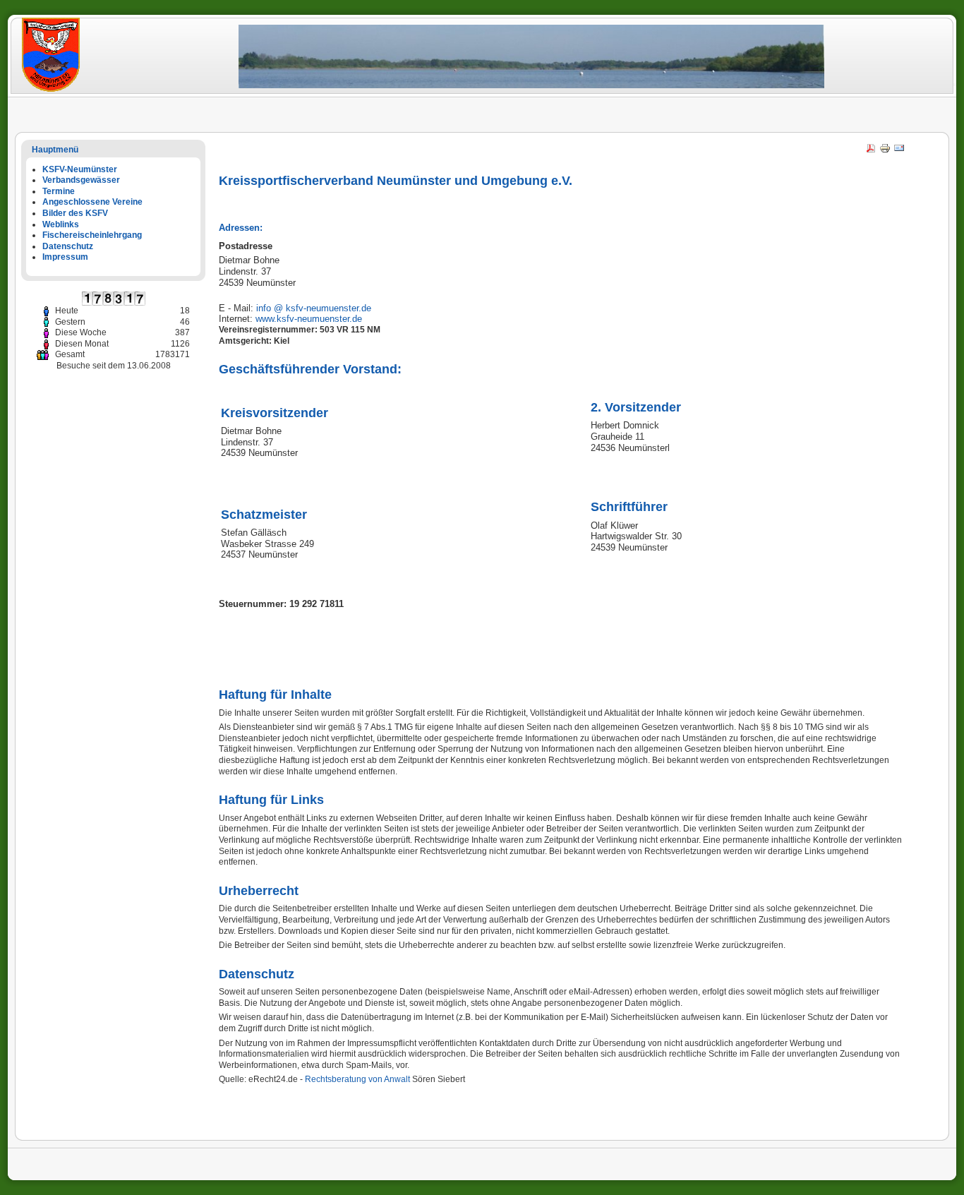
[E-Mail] (899, 151)
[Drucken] (885, 151)
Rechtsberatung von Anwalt (357, 1079)
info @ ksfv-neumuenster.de (313, 308)
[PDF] (870, 151)
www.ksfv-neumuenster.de (308, 318)
